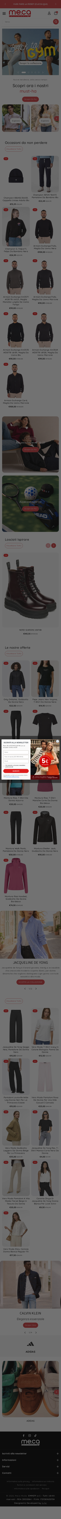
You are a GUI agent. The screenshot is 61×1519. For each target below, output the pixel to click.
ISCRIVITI (16, 771)
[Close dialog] (57, 741)
